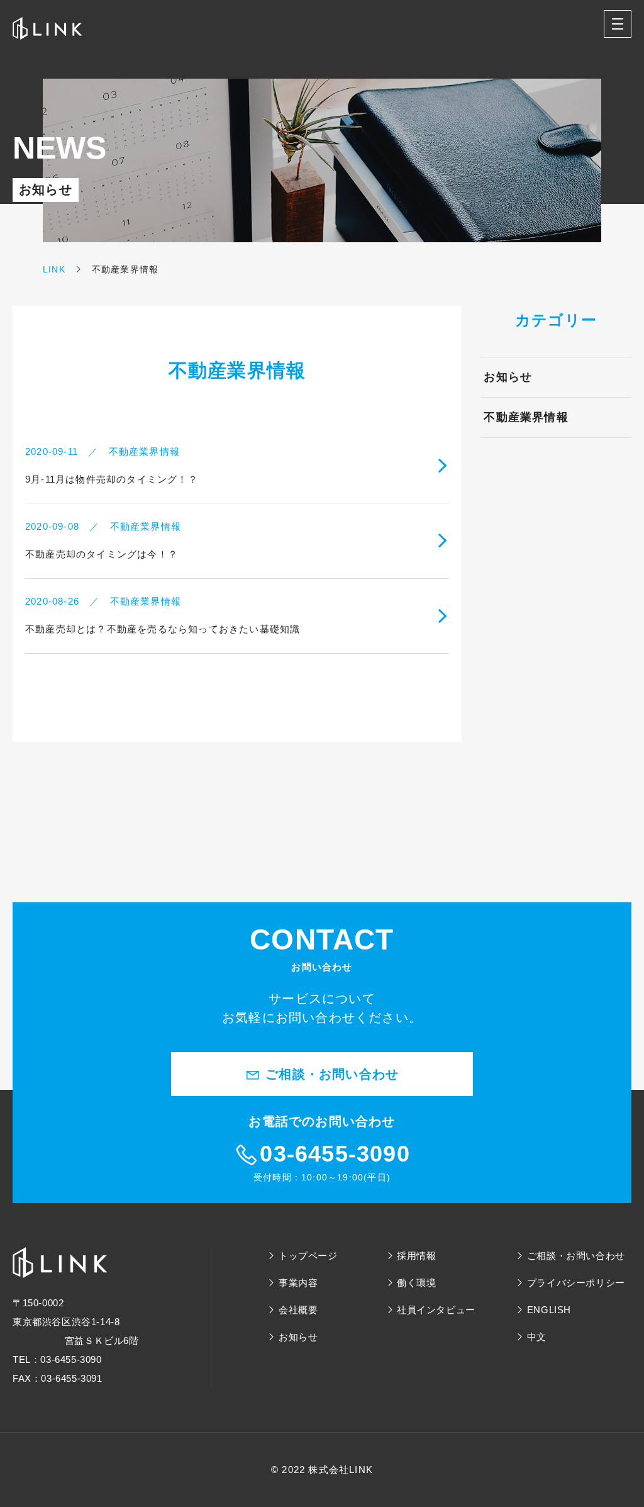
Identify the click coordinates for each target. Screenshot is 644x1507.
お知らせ (508, 377)
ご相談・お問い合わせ (330, 1074)
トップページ (308, 1255)
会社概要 (298, 1309)
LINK (54, 269)
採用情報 (416, 1255)
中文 (537, 1336)
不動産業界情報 (526, 417)
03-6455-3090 (334, 1154)
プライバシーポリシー (576, 1282)
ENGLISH (549, 1309)
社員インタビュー (436, 1309)
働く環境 (416, 1282)
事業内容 (298, 1282)
